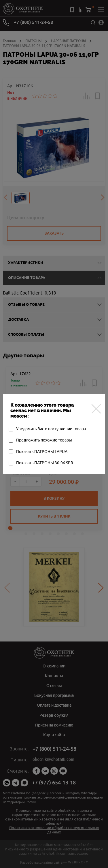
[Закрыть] (96, 408)
